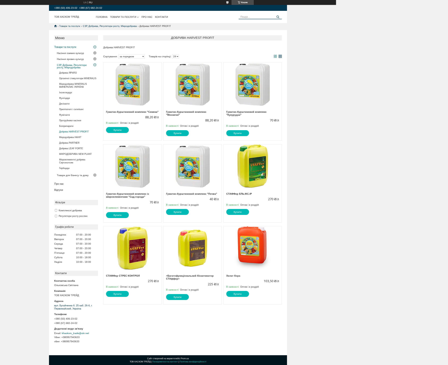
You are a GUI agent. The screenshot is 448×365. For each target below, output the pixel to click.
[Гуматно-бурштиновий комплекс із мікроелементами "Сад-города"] (132, 166)
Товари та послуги (123, 17)
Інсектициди (65, 92)
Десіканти (64, 103)
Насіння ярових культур (70, 59)
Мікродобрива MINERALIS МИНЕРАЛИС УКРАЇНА (73, 85)
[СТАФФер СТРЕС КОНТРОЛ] (132, 248)
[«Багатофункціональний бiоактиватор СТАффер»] (192, 248)
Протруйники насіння (70, 120)
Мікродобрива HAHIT (70, 137)
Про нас (146, 17)
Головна (101, 17)
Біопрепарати (66, 126)
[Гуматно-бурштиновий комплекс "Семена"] (132, 84)
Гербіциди (64, 168)
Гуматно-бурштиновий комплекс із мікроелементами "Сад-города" (127, 195)
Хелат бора (233, 275)
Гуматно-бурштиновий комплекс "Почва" (191, 193)
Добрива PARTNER (69, 143)
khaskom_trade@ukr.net (75, 333)
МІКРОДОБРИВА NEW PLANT (75, 154)
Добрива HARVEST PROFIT (74, 131)
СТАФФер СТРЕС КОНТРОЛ (123, 275)
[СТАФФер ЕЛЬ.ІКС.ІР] (253, 166)
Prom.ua (185, 358)
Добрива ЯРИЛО (68, 72)
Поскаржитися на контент (165, 361)
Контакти (161, 17)
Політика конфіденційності (193, 361)
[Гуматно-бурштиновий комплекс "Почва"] (192, 166)
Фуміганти (64, 115)
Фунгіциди (64, 98)
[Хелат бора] (253, 248)
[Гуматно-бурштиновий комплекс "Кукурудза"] (253, 84)
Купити (117, 130)
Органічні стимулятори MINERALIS (77, 78)
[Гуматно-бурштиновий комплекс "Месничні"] (192, 84)
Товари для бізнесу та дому (73, 175)
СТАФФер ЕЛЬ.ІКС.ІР (239, 193)
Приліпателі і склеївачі (71, 109)
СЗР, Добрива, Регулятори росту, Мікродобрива (110, 26)
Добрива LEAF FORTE (71, 148)
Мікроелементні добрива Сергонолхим (72, 161)
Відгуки (58, 189)
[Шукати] (278, 17)
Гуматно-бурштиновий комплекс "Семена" (132, 111)
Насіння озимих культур (70, 53)
